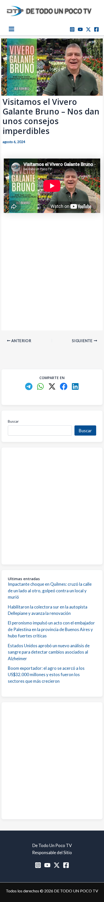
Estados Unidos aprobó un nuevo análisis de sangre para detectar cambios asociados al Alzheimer (49, 652)
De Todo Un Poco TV (52, 845)
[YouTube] (80, 29)
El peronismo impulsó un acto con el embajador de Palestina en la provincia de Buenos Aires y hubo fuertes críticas (51, 629)
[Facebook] (96, 29)
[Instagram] (72, 29)
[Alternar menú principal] (11, 29)
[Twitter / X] (88, 29)
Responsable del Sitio (52, 852)
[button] (28, 386)
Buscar (13, 421)
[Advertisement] (52, 269)
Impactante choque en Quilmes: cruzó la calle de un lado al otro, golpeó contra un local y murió (50, 590)
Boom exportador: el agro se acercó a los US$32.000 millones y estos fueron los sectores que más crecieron (46, 674)
